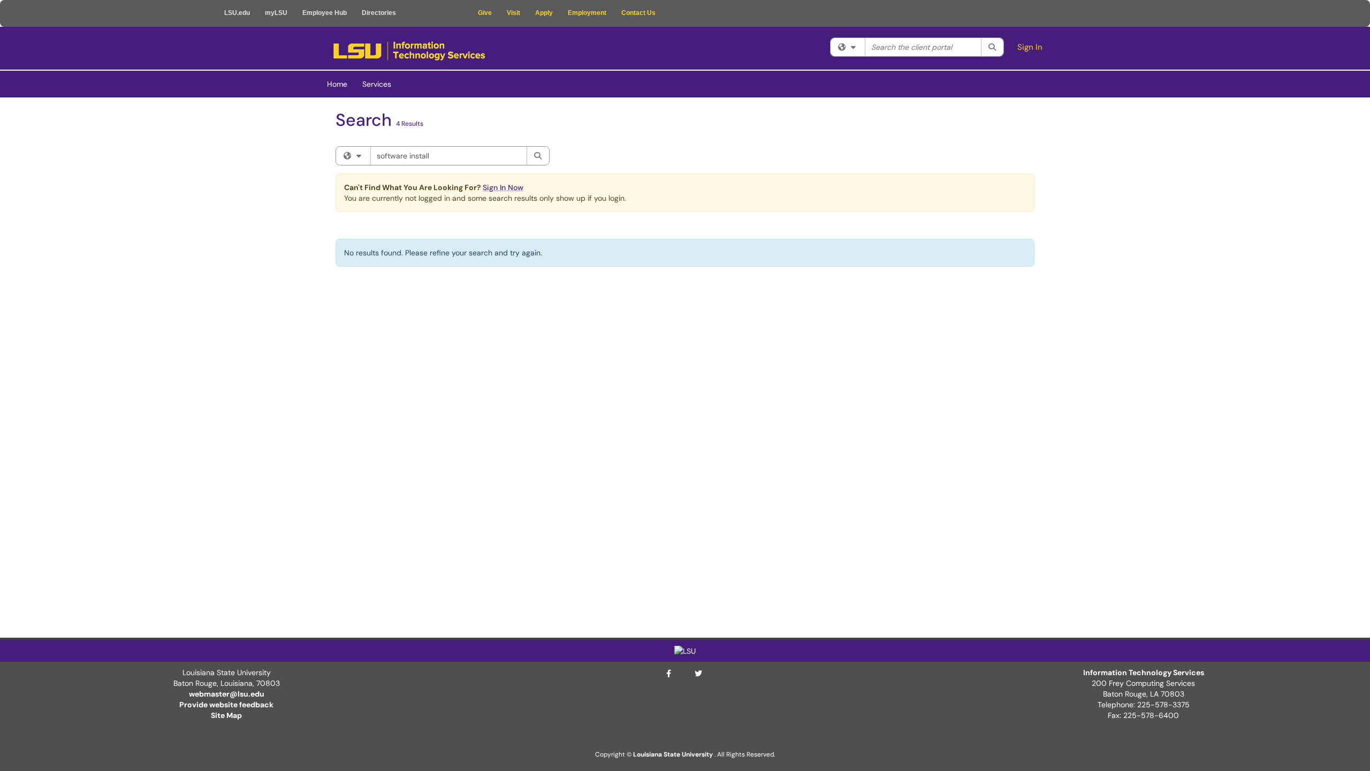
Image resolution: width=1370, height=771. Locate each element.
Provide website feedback (226, 704)
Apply (544, 13)
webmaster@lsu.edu (226, 694)
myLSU (276, 13)
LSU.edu (237, 13)
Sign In (1029, 47)
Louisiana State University (673, 754)
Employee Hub (324, 13)
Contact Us (638, 13)
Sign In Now (503, 187)
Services (376, 84)
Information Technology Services (1143, 672)
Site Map (226, 715)
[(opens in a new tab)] (409, 50)
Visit (513, 13)
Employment (587, 13)
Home (337, 84)
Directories (379, 13)
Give (485, 13)
